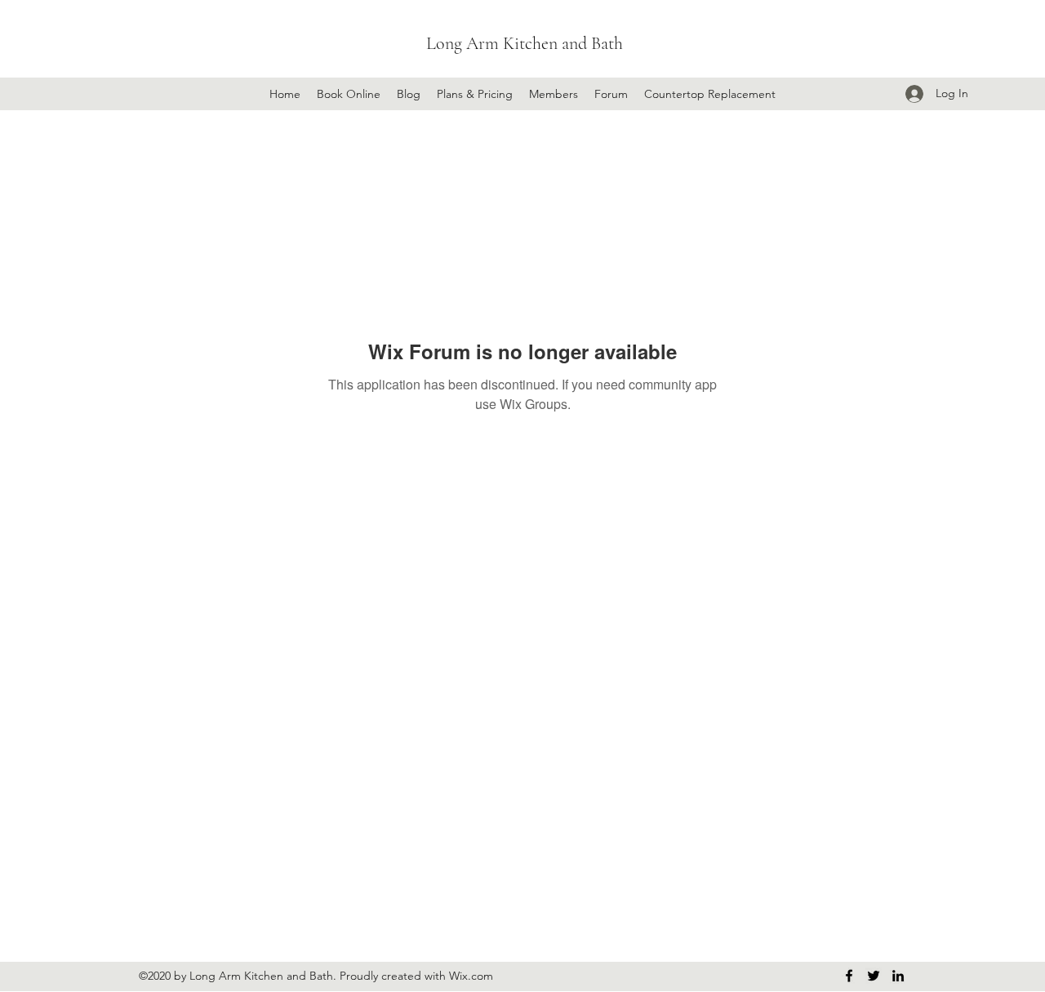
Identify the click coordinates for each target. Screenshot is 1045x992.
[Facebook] (849, 976)
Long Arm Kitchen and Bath (524, 43)
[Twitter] (873, 976)
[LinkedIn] (898, 976)
